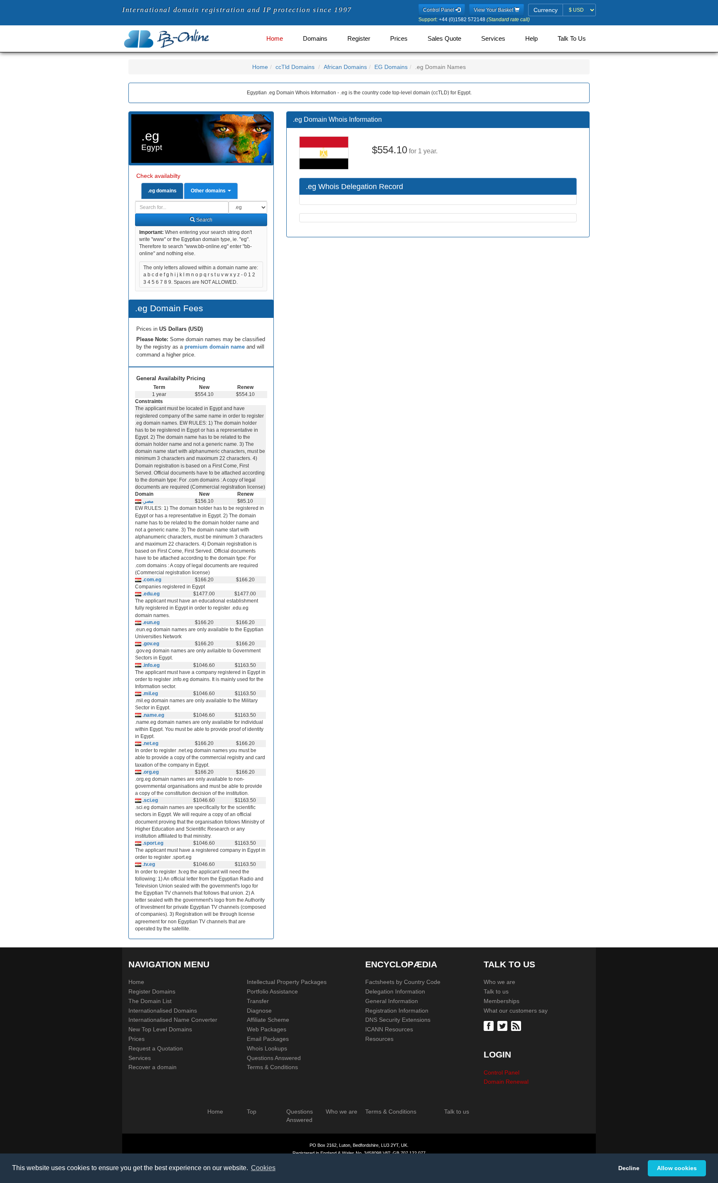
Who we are (499, 982)
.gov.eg (150, 644)
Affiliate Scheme (268, 1019)
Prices (399, 38)
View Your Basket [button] (494, 10)
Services (493, 38)
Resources (379, 1038)
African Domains (345, 67)
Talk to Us (572, 38)
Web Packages (266, 1029)
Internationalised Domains (162, 1010)
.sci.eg (149, 800)
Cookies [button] (263, 1167)
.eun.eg (150, 622)
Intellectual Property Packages (287, 982)
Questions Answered (274, 1058)
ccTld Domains (295, 67)
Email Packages (268, 1038)
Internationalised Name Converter (172, 1019)
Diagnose (259, 1010)
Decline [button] (628, 1168)
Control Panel (501, 1072)
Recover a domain (152, 1067)
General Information (391, 1001)
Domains (315, 38)
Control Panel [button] (439, 10)
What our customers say (516, 1010)
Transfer (258, 1001)
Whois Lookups (267, 1048)
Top (251, 1111)
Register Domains (151, 991)
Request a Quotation (155, 1048)
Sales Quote (444, 38)
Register (358, 38)
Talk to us (496, 991)
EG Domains (391, 67)
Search (203, 220)
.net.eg (149, 743)
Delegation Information (395, 991)
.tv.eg (148, 864)
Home (274, 38)
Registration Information (396, 1010)
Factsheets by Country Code (402, 982)
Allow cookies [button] (677, 1168)
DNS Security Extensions (397, 1019)
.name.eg (152, 715)
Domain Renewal (506, 1081)
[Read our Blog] (517, 1025)
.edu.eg (150, 594)
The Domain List (150, 1001)
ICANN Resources (389, 1029)
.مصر (147, 501)
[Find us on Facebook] (490, 1025)
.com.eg (151, 580)
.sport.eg (152, 843)
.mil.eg (149, 693)
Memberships (501, 1001)
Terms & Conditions (272, 1067)
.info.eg (150, 665)
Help (531, 38)
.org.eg (150, 772)
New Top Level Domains (160, 1029)
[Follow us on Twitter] (503, 1025)
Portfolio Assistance (272, 991)
